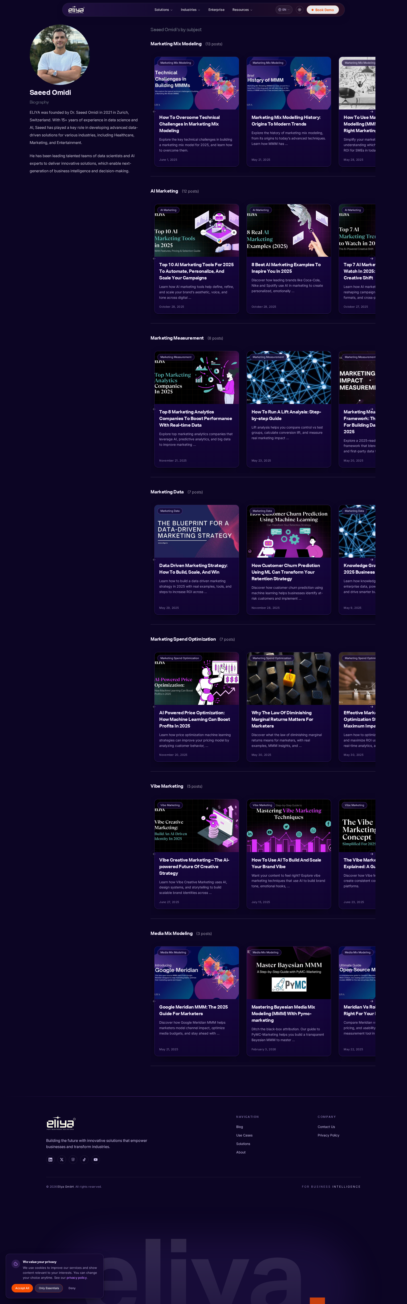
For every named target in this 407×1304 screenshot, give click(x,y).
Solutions (162, 10)
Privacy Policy (328, 1135)
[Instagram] (73, 1159)
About (241, 1152)
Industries (189, 10)
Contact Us (326, 1127)
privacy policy (77, 1277)
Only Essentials (49, 1288)
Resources (240, 10)
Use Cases (244, 1135)
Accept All (22, 1288)
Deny (72, 1288)
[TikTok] (84, 1159)
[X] (61, 1159)
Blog (239, 1127)
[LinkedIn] (50, 1159)
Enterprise (216, 10)
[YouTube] (95, 1159)
